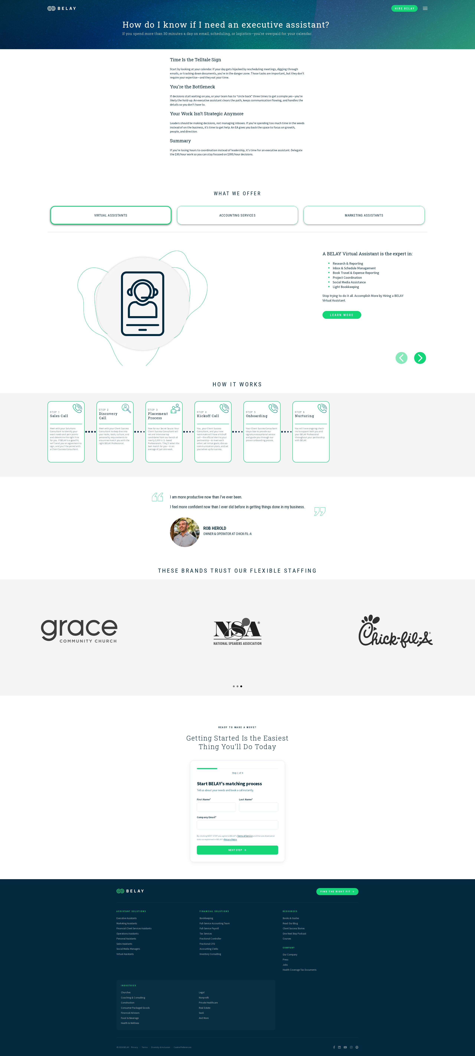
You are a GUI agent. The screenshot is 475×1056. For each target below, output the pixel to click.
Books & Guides (291, 918)
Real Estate (204, 1007)
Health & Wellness (130, 1023)
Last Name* (246, 799)
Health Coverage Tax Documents (299, 969)
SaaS (201, 1012)
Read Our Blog (290, 923)
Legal (201, 992)
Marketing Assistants (364, 215)
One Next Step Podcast (294, 933)
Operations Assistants (127, 933)
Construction (128, 1002)
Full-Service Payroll (209, 928)
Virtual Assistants (110, 215)
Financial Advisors (130, 1012)
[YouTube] (345, 1047)
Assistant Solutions (131, 911)
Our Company (290, 954)
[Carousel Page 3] (241, 686)
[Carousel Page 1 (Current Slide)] (234, 686)
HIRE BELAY (405, 8)
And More (204, 1018)
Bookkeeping (206, 918)
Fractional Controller (210, 938)
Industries (128, 986)
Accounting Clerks (209, 948)
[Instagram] (351, 1047)
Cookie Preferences (182, 1047)
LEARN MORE (342, 315)
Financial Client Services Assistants (134, 928)
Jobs (285, 964)
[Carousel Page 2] (237, 686)
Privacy (134, 1047)
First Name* (204, 799)
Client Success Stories (293, 928)
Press (285, 959)
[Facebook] (334, 1047)
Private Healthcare (208, 1002)
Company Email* (206, 817)
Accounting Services (237, 215)
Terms (145, 1047)
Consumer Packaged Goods (135, 1007)
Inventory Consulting (210, 954)
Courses (287, 938)
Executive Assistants (127, 918)
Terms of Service (245, 835)
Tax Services (206, 933)
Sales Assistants (124, 943)
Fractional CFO (207, 943)
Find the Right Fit (335, 891)
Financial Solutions (214, 911)
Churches (125, 992)
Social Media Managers (128, 948)
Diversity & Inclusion (160, 1047)
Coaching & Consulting (133, 997)
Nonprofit (204, 997)
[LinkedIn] (339, 1047)
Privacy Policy (230, 839)
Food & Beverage (130, 1018)
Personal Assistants (126, 938)
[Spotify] (357, 1047)
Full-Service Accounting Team (215, 923)
